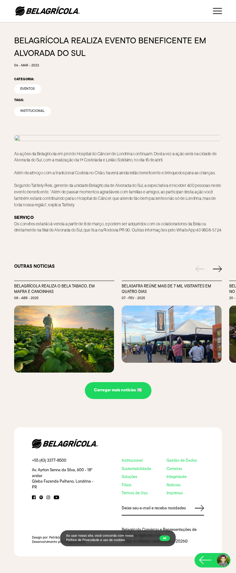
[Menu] (217, 11)
